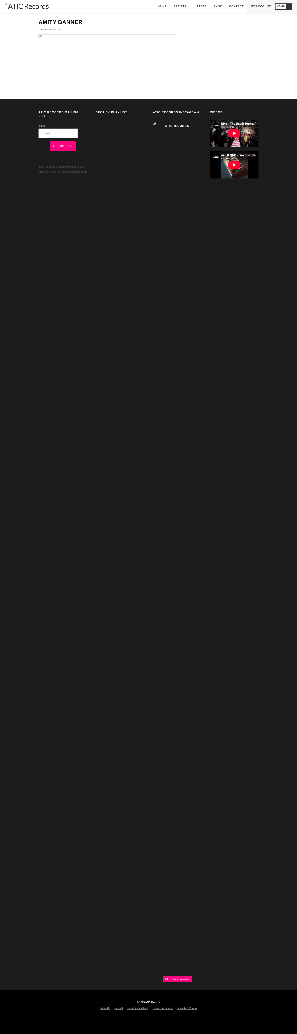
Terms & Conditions (137, 1008)
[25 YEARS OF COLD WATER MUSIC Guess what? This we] (177, 713)
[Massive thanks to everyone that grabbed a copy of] (193, 354)
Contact (118, 1008)
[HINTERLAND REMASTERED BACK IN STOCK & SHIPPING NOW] (193, 611)
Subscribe (62, 146)
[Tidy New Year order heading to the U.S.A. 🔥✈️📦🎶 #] (177, 304)
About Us (105, 1008)
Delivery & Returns (163, 1008)
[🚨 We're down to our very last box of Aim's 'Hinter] (160, 302)
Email (42, 125)
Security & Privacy (187, 1008)
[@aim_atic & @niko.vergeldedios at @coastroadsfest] (177, 156)
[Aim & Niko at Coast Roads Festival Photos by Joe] (160, 157)
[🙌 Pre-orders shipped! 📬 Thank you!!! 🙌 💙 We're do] (160, 523)
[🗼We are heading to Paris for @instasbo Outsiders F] (193, 194)
